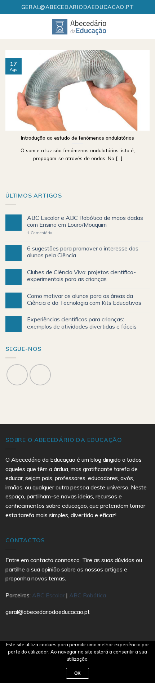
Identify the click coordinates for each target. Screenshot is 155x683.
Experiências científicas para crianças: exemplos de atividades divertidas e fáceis (82, 323)
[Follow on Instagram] (40, 374)
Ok (77, 673)
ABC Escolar (49, 595)
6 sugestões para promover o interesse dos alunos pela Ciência (82, 252)
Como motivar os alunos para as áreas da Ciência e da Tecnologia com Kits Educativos (84, 299)
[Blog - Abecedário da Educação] (79, 27)
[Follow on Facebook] (17, 374)
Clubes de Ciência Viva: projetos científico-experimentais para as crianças (81, 275)
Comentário (39, 233)
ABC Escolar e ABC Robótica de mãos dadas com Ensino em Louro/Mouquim (85, 221)
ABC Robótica (87, 595)
